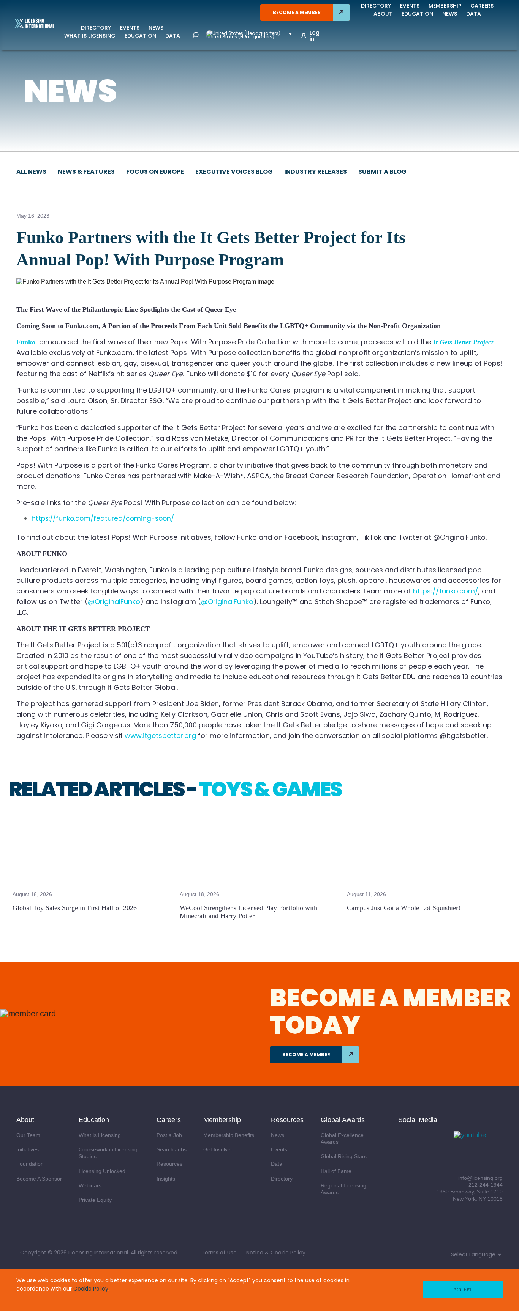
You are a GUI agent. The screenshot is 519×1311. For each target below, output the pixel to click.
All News (31, 171)
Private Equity (95, 1200)
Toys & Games (270, 789)
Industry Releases (315, 171)
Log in (315, 36)
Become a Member (297, 12)
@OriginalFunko (114, 601)
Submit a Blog (382, 171)
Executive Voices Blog (234, 171)
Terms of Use (219, 1252)
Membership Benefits (228, 1135)
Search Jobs (172, 1149)
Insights (166, 1179)
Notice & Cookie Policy (275, 1252)
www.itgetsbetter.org (160, 735)
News (156, 27)
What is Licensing (90, 35)
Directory (96, 27)
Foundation (30, 1164)
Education (140, 35)
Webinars (90, 1185)
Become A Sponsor (39, 1179)
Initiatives (27, 1149)
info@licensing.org (480, 1178)
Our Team (28, 1135)
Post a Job (169, 1135)
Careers (482, 5)
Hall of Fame (336, 1171)
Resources (169, 1164)
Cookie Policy (90, 1288)
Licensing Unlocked (102, 1171)
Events (129, 27)
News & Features (86, 171)
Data (172, 35)
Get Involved (218, 1149)
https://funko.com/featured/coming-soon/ (103, 518)
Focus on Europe (155, 171)
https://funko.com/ (444, 591)
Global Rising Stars (344, 1156)
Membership (445, 5)
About (382, 13)
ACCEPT (462, 1289)
